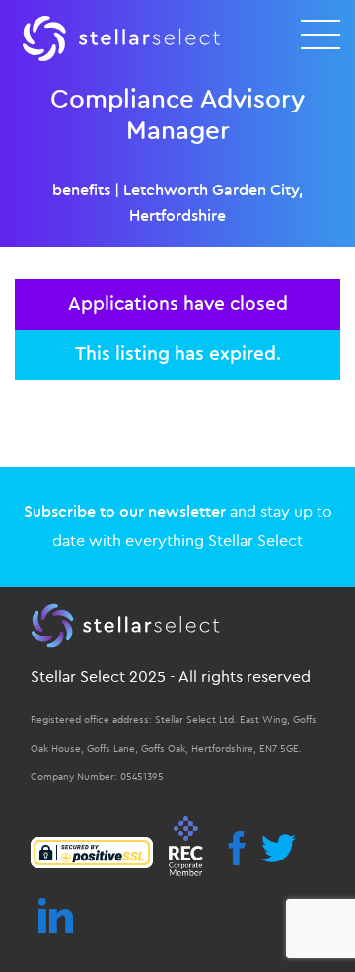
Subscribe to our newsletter (125, 512)
